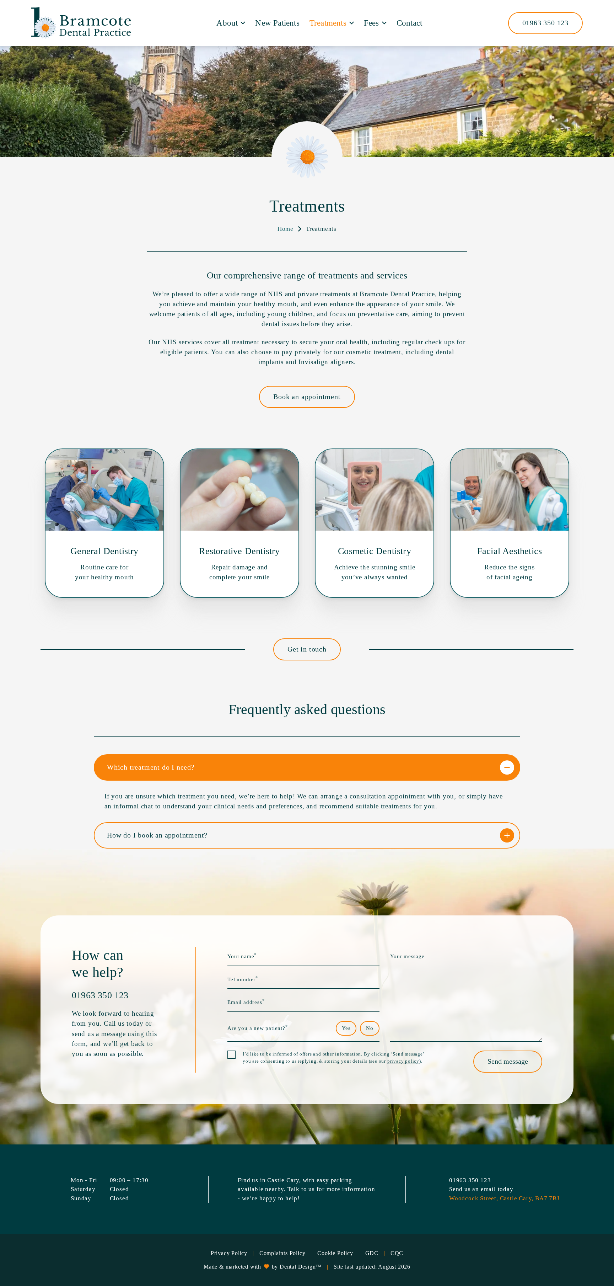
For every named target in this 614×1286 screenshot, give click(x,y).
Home (285, 228)
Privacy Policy (229, 1253)
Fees (371, 22)
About (227, 22)
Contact (409, 22)
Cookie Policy (335, 1253)
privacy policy (403, 1061)
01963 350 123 (545, 23)
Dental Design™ (301, 1266)
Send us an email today (481, 1189)
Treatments (327, 22)
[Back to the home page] (81, 23)
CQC (397, 1253)
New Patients (277, 22)
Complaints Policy (282, 1253)
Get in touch (307, 649)
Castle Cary (283, 1180)
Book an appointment (306, 396)
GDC (371, 1253)
